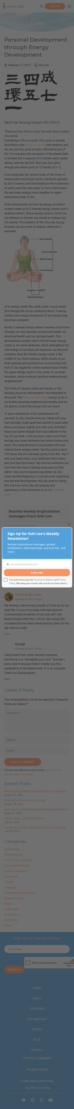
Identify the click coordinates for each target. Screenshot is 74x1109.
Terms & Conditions (44, 579)
